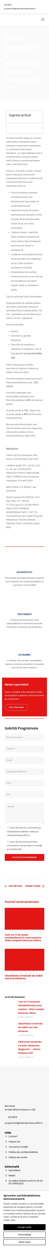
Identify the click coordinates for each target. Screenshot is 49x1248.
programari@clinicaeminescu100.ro (20, 8)
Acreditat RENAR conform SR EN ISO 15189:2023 (26, 1182)
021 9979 (7, 5)
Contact (13, 1136)
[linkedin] (39, 4)
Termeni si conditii (18, 1146)
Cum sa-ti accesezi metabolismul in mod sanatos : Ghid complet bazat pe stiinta (23, 937)
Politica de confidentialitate (23, 1152)
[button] (39, 117)
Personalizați (24, 1234)
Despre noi (14, 1141)
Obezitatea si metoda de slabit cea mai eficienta (23, 977)
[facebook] (35, 4)
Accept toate (24, 1227)
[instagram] (43, 4)
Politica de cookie (18, 1157)
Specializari (15, 1170)
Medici (12, 1175)
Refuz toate (24, 1242)
